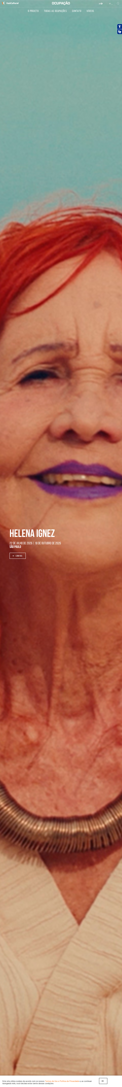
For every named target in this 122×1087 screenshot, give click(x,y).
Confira (18, 555)
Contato (76, 11)
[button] (18, 556)
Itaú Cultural (10, 3)
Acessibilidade (100, 3)
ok (103, 1081)
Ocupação (61, 3)
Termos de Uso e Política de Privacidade (62, 1081)
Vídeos (90, 11)
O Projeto (33, 11)
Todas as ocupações (55, 11)
